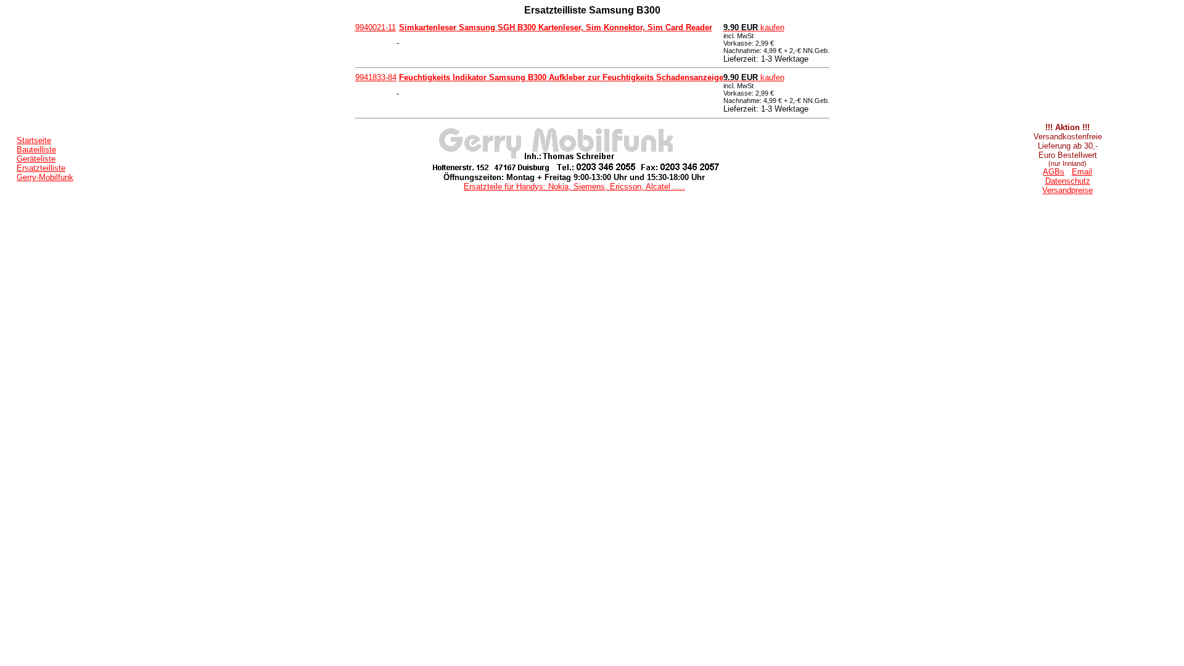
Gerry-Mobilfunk (45, 177)
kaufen (753, 27)
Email (1082, 171)
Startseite (34, 140)
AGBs (1053, 171)
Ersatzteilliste (41, 168)
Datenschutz (1067, 181)
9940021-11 (375, 27)
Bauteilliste (36, 149)
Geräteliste (36, 158)
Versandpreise (1067, 190)
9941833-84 (376, 77)
